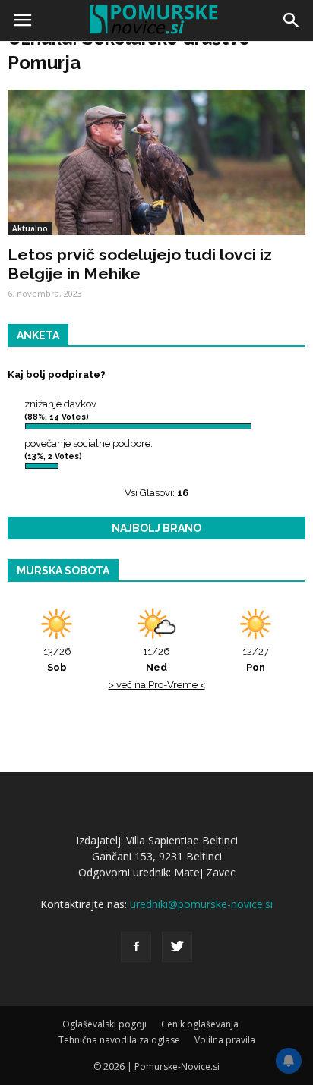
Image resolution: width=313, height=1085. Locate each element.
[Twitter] (177, 947)
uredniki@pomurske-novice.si (201, 904)
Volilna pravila (224, 1039)
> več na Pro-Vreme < (157, 684)
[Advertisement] (156, 209)
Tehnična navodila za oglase (119, 1039)
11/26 (156, 659)
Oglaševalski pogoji (104, 1023)
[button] (291, 20)
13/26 (57, 659)
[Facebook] (136, 947)
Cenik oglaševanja (200, 1023)
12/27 (255, 659)
